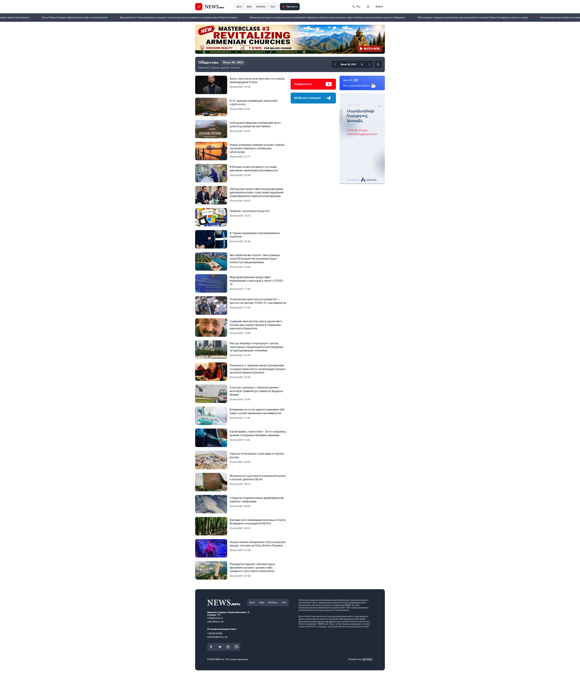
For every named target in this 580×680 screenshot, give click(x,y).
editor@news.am (215, 621)
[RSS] (378, 64)
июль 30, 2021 (348, 64)
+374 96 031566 (214, 633)
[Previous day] (335, 64)
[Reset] (362, 64)
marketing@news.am (217, 637)
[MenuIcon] (198, 6)
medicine (260, 6)
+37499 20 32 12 (215, 618)
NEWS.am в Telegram (307, 98)
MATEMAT (367, 659)
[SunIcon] (368, 6)
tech (272, 6)
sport (239, 6)
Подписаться (303, 84)
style (249, 6)
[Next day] (369, 64)
